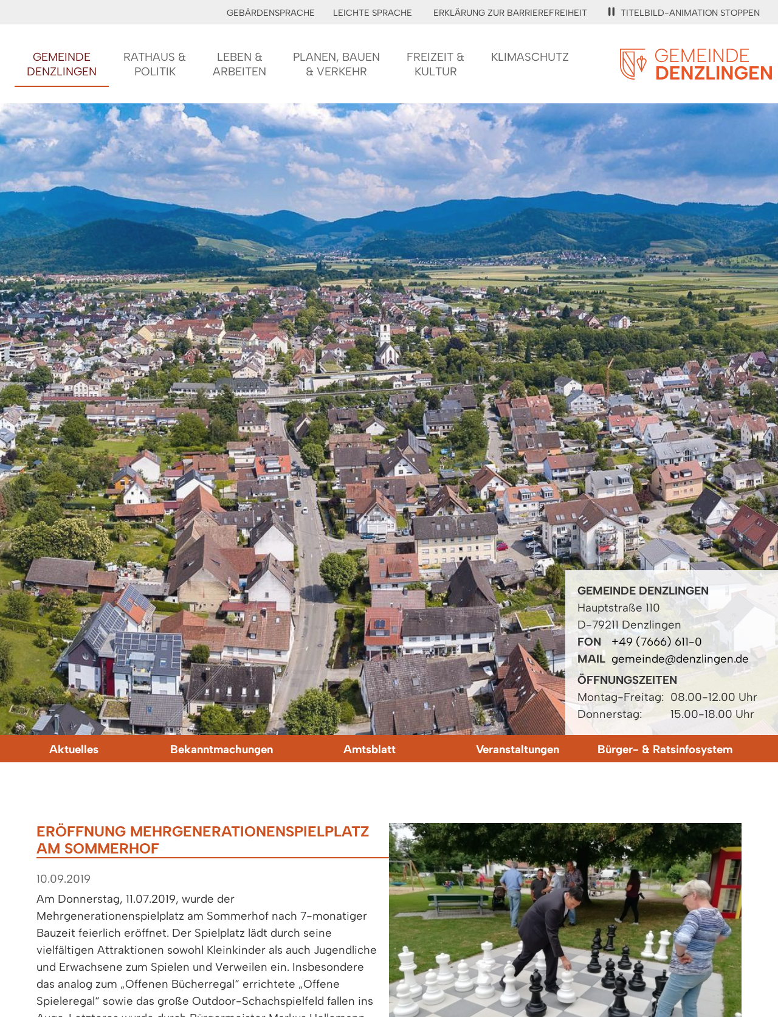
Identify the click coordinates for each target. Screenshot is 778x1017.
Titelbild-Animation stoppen (690, 12)
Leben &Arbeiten (239, 64)
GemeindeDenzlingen (62, 64)
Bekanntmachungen (221, 749)
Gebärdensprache (271, 12)
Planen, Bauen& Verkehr (336, 64)
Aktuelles (73, 749)
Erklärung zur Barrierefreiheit (510, 12)
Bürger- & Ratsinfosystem (664, 749)
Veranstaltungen (517, 749)
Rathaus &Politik (154, 64)
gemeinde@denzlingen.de (680, 659)
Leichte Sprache (372, 12)
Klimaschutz (530, 57)
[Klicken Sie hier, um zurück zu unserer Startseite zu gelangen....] (696, 73)
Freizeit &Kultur (435, 64)
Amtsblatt (369, 749)
